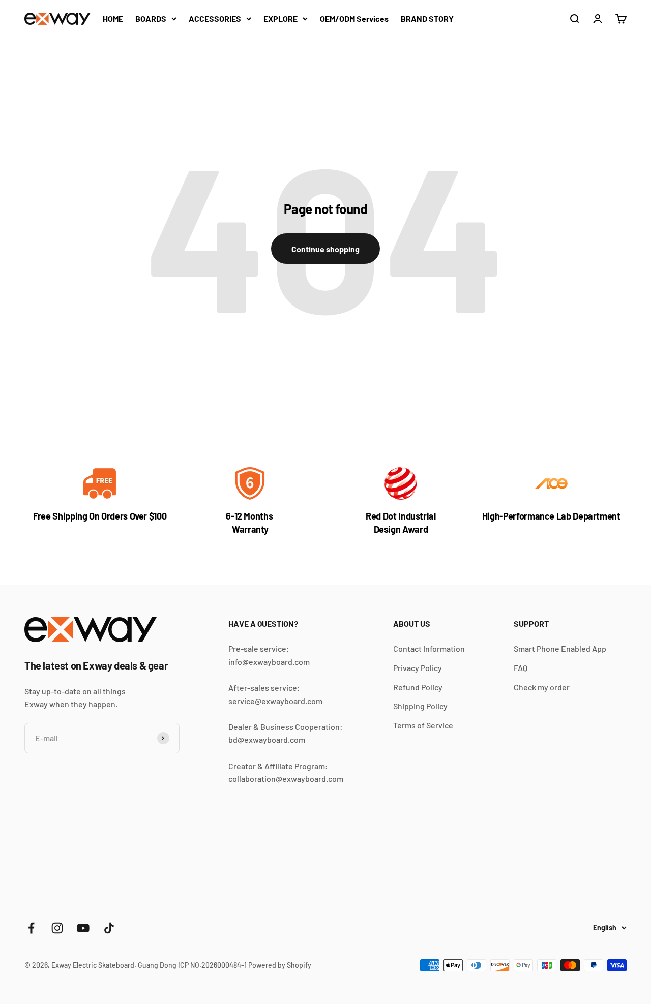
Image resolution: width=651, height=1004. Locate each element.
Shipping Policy (420, 706)
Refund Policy (417, 687)
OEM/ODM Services (354, 18)
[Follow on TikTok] (109, 928)
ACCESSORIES (215, 18)
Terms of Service (423, 725)
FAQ (520, 668)
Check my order (542, 687)
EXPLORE (280, 18)
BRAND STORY (427, 18)
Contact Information (429, 648)
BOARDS (150, 18)
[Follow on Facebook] (31, 928)
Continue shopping (325, 249)
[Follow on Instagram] (57, 928)
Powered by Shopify (279, 965)
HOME (113, 18)
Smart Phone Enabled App (560, 648)
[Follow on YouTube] (83, 928)
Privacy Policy (417, 668)
